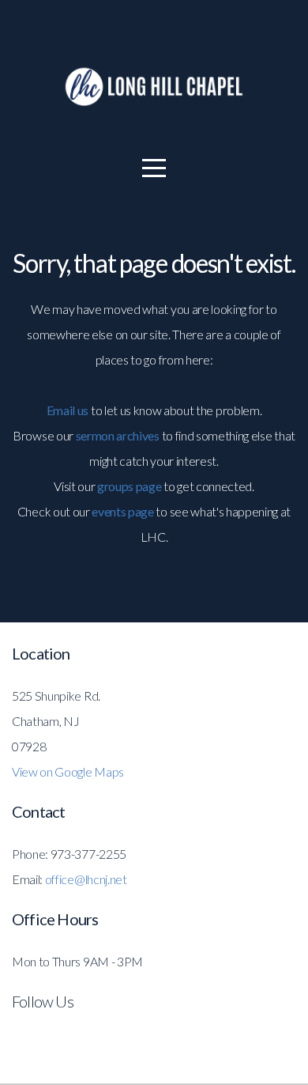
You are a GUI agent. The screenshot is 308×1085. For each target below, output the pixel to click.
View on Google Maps (68, 771)
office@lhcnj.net (86, 879)
